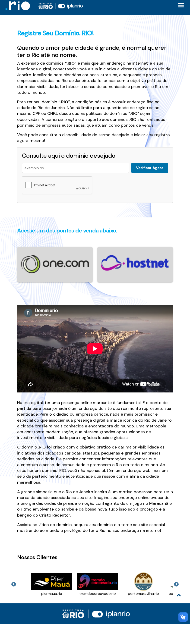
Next (176, 584)
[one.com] (55, 263)
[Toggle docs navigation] (180, 5)
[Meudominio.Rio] (18, 6)
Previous (13, 584)
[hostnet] (135, 262)
